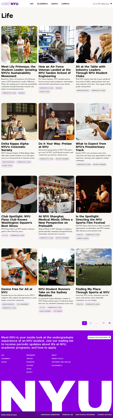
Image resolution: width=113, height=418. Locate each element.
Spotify (29, 372)
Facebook (30, 362)
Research (22, 93)
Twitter (29, 359)
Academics (42, 4)
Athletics (80, 234)
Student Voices (44, 92)
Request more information (98, 337)
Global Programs (45, 311)
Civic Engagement (23, 304)
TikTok (28, 369)
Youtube (29, 365)
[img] (19, 44)
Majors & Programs (62, 159)
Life (31, 4)
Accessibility (57, 365)
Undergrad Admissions (50, 414)
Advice (54, 4)
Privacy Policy (57, 359)
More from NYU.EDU (9, 415)
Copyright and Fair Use (61, 362)
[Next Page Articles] (110, 323)
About (54, 355)
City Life (5, 235)
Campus (65, 4)
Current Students (82, 238)
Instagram (30, 355)
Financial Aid (67, 414)
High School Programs (85, 414)
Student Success (105, 414)
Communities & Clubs (9, 93)
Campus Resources (83, 90)
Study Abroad (57, 311)
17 (104, 323)
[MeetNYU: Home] (9, 3)
